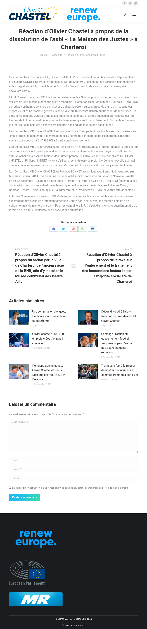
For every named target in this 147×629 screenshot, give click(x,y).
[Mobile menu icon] (134, 14)
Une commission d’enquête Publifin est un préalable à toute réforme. (49, 316)
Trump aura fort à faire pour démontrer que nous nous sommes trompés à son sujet (119, 370)
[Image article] (19, 317)
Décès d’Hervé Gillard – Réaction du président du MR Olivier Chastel (119, 316)
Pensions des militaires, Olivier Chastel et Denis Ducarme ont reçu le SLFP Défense (48, 372)
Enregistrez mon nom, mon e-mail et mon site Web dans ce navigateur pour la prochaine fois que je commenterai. (70, 487)
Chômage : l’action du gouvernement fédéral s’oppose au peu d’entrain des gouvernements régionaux (117, 343)
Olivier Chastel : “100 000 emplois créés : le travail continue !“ (48, 338)
